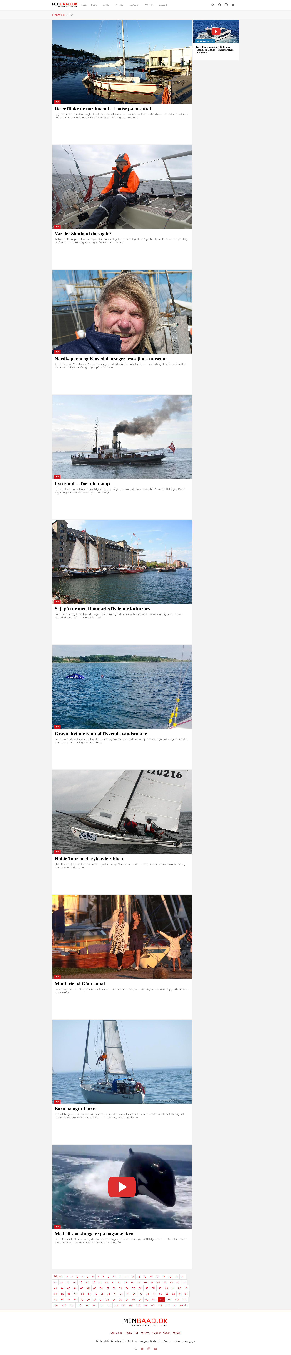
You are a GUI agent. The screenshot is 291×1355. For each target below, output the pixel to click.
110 (95, 1305)
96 (127, 1299)
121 (174, 1305)
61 (173, 1288)
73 (115, 1293)
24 (68, 1282)
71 (102, 1293)
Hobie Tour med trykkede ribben (89, 858)
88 (75, 1299)
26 (80, 1282)
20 (176, 1276)
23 (61, 1282)
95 (120, 1299)
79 (154, 1293)
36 (145, 1282)
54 (127, 1288)
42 (184, 1282)
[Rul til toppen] (286, 1350)
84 (186, 1293)
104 (184, 1299)
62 (179, 1288)
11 (120, 1276)
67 (75, 1293)
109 (87, 1305)
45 (68, 1288)
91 (95, 1299)
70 (95, 1293)
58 (153, 1288)
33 (125, 1282)
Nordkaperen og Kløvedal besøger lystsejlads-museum (111, 358)
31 (113, 1282)
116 (138, 1305)
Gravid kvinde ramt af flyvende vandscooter (101, 733)
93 (107, 1299)
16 (151, 1276)
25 (74, 1282)
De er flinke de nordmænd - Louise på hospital (103, 108)
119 (160, 1305)
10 (114, 1276)
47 (81, 1288)
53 (120, 1288)
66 (68, 1293)
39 (165, 1282)
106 (64, 1305)
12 (126, 1276)
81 (167, 1293)
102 (169, 1299)
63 (186, 1288)
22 (55, 1282)
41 (178, 1282)
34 (132, 1282)
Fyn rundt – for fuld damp (82, 483)
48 (88, 1288)
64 (55, 1293)
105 (56, 1305)
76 (134, 1293)
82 (173, 1293)
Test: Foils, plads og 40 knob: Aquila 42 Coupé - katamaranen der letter (214, 49)
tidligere (58, 1276)
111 (102, 1305)
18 (163, 1276)
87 (68, 1299)
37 (152, 1282)
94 (114, 1299)
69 (89, 1293)
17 (157, 1276)
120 (167, 1305)
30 (106, 1282)
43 (55, 1288)
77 (141, 1293)
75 (127, 1293)
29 (100, 1282)
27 (87, 1282)
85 (55, 1299)
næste (183, 1305)
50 (101, 1288)
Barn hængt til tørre (76, 1108)
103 (177, 1299)
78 (147, 1293)
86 (62, 1299)
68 (82, 1293)
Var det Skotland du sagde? (83, 233)
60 (166, 1288)
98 (140, 1299)
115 (130, 1305)
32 (119, 1282)
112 (109, 1305)
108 (79, 1305)
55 (133, 1288)
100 (154, 1299)
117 (145, 1305)
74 (121, 1293)
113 (116, 1305)
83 (179, 1293)
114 (123, 1305)
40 (171, 1282)
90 (88, 1299)
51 (108, 1288)
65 (62, 1293)
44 (62, 1288)
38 (158, 1282)
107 (72, 1305)
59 (159, 1288)
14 (138, 1276)
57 (146, 1288)
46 (75, 1288)
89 (81, 1299)
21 (182, 1276)
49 (94, 1288)
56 (140, 1288)
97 (133, 1299)
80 (160, 1293)
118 (152, 1305)
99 (146, 1299)
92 (101, 1299)
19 (170, 1276)
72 (108, 1293)
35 (138, 1282)
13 (132, 1276)
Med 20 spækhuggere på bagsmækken (94, 1233)
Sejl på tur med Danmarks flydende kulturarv (102, 608)
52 (114, 1288)
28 (93, 1282)
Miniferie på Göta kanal (80, 983)
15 (145, 1276)
